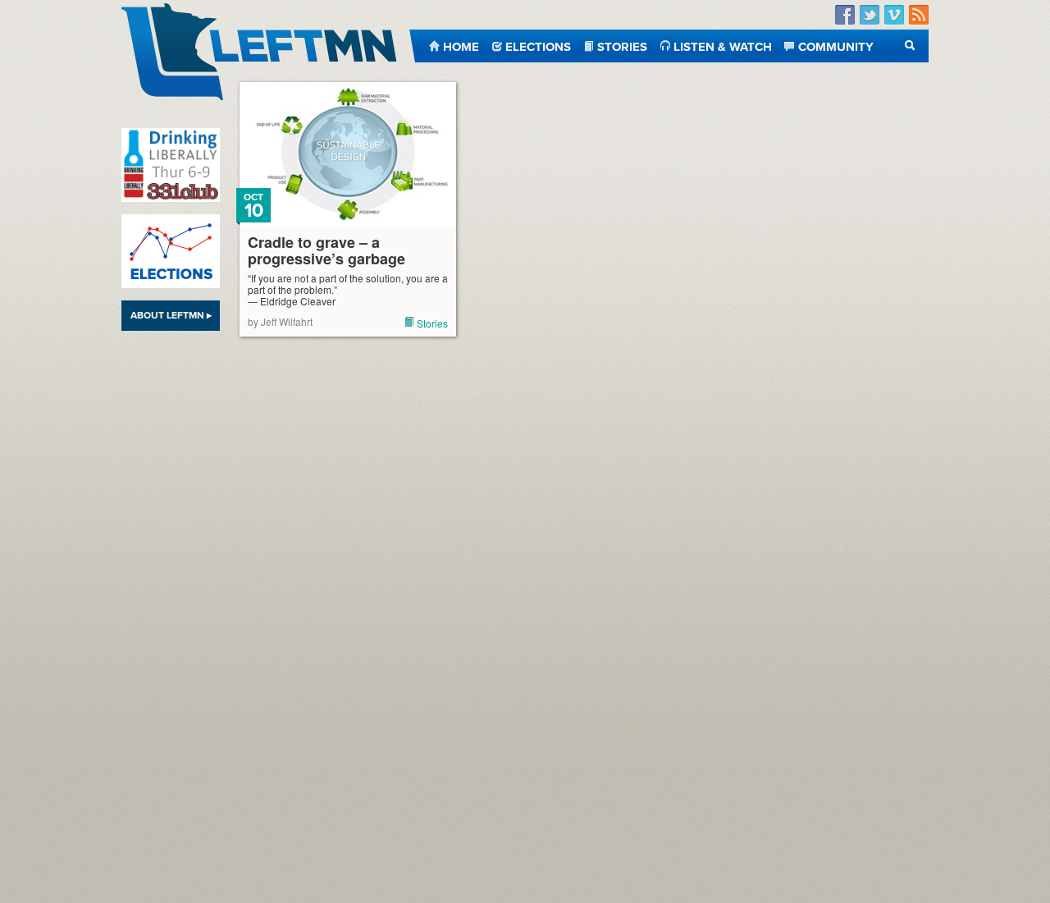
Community (836, 45)
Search (910, 45)
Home (461, 45)
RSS (919, 15)
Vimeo (894, 15)
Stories (622, 45)
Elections (538, 45)
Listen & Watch (722, 45)
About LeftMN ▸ (171, 315)
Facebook (845, 15)
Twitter (869, 15)
